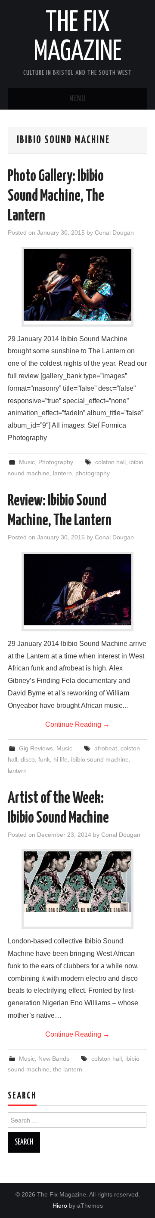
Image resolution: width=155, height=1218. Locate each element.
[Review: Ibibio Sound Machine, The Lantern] (77, 590)
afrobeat (105, 748)
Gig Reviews (36, 748)
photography (92, 473)
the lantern (67, 1069)
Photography (55, 462)
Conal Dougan (114, 232)
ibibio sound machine (100, 759)
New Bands (53, 1058)
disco (28, 759)
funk (44, 759)
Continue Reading (77, 724)
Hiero (60, 1205)
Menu (77, 99)
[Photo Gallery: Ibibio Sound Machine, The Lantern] (77, 285)
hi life (60, 759)
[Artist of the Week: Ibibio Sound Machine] (77, 881)
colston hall (110, 462)
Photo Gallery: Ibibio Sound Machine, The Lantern (56, 196)
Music (27, 462)
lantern (62, 473)
